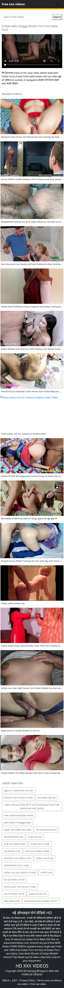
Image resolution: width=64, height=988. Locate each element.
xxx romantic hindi (14, 893)
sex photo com (12, 851)
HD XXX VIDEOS (32, 966)
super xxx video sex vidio (17, 829)
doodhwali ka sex (13, 836)
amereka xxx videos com (17, 858)
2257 (14, 980)
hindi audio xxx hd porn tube (20, 886)
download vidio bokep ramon (40, 901)
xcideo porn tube (39, 844)
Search (57, 17)
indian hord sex (44, 858)
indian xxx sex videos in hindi (20, 872)
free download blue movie (18, 815)
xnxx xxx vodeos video (37, 851)
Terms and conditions (49, 980)
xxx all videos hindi (14, 879)
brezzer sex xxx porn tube (18, 797)
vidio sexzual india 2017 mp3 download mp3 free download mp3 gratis (32, 806)
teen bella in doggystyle (17, 822)
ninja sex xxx (35, 836)
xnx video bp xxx (46, 797)
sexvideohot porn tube (16, 865)
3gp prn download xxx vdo (18, 790)
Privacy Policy (27, 980)
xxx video (22, 984)
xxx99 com (46, 872)
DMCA (5, 980)
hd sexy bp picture (46, 829)
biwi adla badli (12, 901)
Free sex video (38, 984)
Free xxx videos (13, 4)
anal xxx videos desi (15, 844)
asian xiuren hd (37, 893)
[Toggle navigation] (58, 4)
